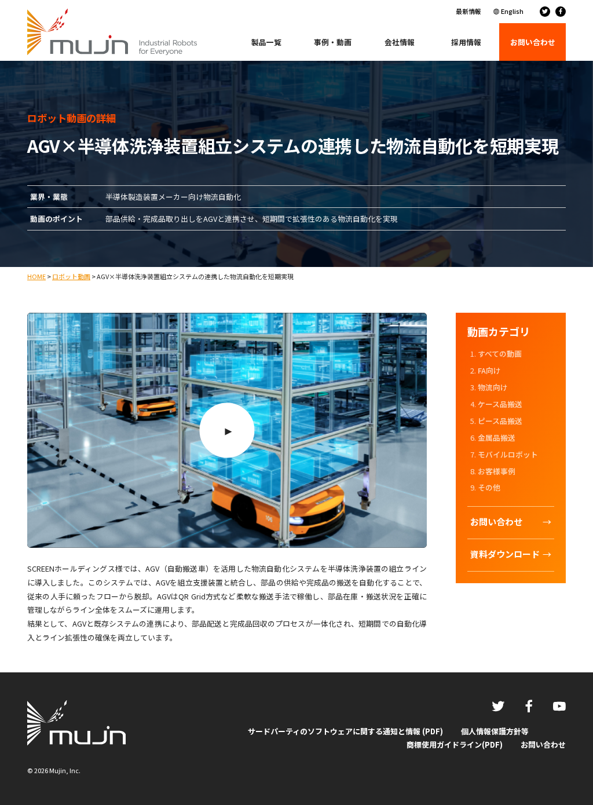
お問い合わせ (543, 744)
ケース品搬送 (500, 403)
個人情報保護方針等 (495, 731)
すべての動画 (500, 353)
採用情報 (466, 41)
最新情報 (468, 11)
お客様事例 (496, 471)
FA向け (489, 370)
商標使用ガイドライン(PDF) (455, 744)
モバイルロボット (508, 454)
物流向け (493, 387)
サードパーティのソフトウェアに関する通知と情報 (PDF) (345, 731)
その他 (489, 487)
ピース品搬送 (500, 420)
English (512, 11)
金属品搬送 (496, 437)
